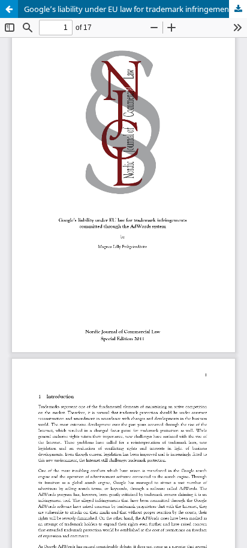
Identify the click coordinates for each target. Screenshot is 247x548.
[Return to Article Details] (9, 9)
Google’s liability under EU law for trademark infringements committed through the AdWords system (135, 9)
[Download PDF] (238, 9)
